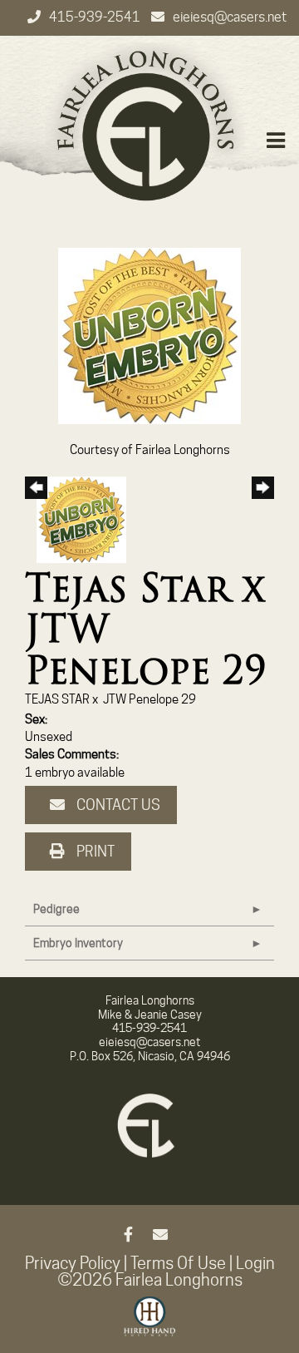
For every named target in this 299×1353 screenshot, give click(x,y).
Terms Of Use (178, 1263)
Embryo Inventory (78, 943)
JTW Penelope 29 (149, 699)
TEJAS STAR (57, 699)
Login (255, 1263)
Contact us (116, 804)
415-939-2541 (96, 17)
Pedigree (56, 909)
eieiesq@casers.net (230, 17)
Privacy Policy (72, 1263)
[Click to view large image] (149, 335)
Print (94, 851)
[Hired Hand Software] (150, 1323)
